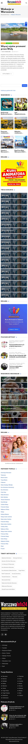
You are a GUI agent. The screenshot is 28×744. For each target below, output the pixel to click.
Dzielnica (18, 363)
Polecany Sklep (4, 534)
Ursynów (21, 681)
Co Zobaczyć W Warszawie (8, 564)
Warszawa (19, 364)
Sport (3, 666)
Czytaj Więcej (6, 73)
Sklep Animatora (5, 494)
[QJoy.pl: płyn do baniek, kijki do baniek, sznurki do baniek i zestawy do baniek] (4, 355)
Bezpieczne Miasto (6, 650)
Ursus (20, 678)
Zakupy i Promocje (20, 353)
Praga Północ (22, 570)
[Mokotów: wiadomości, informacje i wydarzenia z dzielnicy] (21, 123)
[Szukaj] (26, 2)
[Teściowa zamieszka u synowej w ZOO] (4, 366)
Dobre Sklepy (4, 538)
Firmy (16, 352)
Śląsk (2, 546)
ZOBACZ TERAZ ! (14, 329)
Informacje (4, 645)
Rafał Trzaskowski (6, 573)
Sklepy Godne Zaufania (6, 516)
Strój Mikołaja (4, 502)
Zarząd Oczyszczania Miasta (8, 589)
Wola (20, 693)
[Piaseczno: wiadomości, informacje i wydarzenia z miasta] (7, 123)
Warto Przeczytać (13, 341)
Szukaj (25, 85)
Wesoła (20, 686)
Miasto (22, 363)
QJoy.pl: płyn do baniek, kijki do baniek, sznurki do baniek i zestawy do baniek (18, 357)
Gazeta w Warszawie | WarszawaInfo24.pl (7, 152)
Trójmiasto (3, 475)
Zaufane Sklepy (4, 504)
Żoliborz (21, 695)
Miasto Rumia (4, 477)
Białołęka (4, 681)
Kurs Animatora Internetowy (7, 487)
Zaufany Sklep (4, 526)
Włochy (20, 690)
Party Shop (3, 492)
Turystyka (4, 648)
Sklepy (2, 512)
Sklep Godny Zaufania (6, 519)
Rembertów (5, 695)
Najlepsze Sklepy (5, 509)
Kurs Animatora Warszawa (8, 567)
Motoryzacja (5, 663)
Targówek (21, 676)
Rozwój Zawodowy (16, 573)
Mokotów (4, 686)
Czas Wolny (12, 363)
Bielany (4, 683)
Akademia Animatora (6, 558)
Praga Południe (6, 693)
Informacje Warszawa (6, 472)
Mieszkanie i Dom (6, 661)
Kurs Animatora (4, 489)
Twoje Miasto (4, 480)
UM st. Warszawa (6, 51)
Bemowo (4, 678)
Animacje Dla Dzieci (17, 558)
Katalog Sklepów (5, 514)
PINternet (3, 482)
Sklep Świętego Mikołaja (7, 485)
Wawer (20, 683)
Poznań (2, 548)
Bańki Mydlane (4, 497)
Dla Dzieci (11, 340)
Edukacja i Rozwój (19, 340)
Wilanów (21, 688)
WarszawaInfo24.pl (6, 580)
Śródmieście (5, 697)
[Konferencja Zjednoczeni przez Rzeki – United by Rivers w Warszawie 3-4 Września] (7, 104)
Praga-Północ (12, 364)
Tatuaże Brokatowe (5, 499)
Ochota (4, 688)
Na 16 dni (13, 90)
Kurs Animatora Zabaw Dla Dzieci (9, 570)
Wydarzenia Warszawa (7, 586)
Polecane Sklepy (5, 507)
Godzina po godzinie (6, 90)
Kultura (3, 658)
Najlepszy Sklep (5, 529)
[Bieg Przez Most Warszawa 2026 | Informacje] (21, 142)
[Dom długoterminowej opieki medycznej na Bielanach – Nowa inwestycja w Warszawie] (21, 104)
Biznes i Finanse (6, 653)
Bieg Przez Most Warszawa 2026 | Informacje (20, 152)
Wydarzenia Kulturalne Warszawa (9, 583)
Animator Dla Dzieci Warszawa (8, 561)
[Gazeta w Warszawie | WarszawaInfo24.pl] (7, 142)
